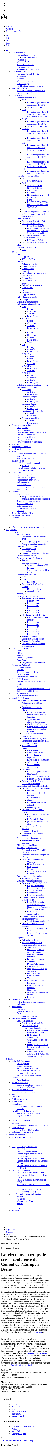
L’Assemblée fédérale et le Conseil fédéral (33, 898)
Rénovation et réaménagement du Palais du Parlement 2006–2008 (33, 689)
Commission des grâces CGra (34, 221)
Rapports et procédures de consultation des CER (38, 146)
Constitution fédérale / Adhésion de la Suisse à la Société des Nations (38, 1054)
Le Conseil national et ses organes (36, 788)
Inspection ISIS (28, 276)
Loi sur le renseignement (32, 285)
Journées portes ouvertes (27, 1073)
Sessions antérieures (25, 503)
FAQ (19, 1208)
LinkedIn (7, 1440)
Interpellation (32, 866)
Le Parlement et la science (27, 696)
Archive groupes (23, 534)
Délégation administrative (27, 297)
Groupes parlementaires (21, 425)
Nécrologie (21, 594)
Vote (29, 978)
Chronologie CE (29, 551)
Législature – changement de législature (28, 527)
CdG (24, 183)
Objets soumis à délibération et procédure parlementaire (29, 846)
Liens (29, 200)
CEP (24, 209)
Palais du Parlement (20, 679)
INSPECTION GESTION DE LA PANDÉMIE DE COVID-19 (38, 204)
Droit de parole (33, 973)
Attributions (32, 190)
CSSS (24, 119)
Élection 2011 (33, 608)
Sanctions (31, 961)
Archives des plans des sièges (34, 544)
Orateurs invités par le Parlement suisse (33, 1125)
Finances (25, 710)
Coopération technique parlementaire (27, 1194)
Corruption (31, 990)
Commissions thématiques (27, 98)
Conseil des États (19, 72)
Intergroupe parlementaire (27, 1016)
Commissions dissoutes (26, 575)
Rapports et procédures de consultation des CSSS (38, 122)
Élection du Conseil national (33, 598)
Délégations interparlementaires (24, 1146)
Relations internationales (16, 1135)
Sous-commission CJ (35, 233)
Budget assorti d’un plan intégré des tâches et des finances (37, 728)
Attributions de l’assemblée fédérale (31, 700)
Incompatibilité (33, 997)
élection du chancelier (31, 641)
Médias (15, 1078)
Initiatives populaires (35, 895)
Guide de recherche (20, 1099)
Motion (30, 869)
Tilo (18, 686)
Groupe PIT (27, 299)
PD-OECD (21, 1168)
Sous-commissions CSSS (37, 126)
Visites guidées (23, 1063)
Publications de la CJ (35, 226)
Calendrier (31, 311)
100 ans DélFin (28, 259)
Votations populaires (20, 1082)
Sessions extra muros (30, 563)
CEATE (25, 128)
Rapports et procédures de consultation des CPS (38, 163)
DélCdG (20, 261)
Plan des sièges (23, 67)
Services (9, 1059)
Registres (15, 1211)
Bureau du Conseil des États (28, 74)
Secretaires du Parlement (27, 677)
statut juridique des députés (33, 980)
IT (7, 40)
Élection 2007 (33, 605)
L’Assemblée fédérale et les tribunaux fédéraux (33, 917)
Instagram (32, 1440)
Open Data (21, 660)
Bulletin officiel (18, 461)
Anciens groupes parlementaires (35, 541)
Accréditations (23, 1080)
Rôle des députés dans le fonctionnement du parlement (34, 943)
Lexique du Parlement (21, 999)
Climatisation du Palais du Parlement (32, 681)
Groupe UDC (22, 427)
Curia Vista (16, 473)
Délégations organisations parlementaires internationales (29, 303)
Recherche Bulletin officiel (23, 513)
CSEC (24, 152)
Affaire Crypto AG (30, 264)
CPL (24, 249)
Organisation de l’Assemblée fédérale (32, 786)
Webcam (20, 1108)
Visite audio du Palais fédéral (29, 1075)
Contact (9, 29)
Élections (15, 518)
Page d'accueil (12, 1229)
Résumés (20, 511)
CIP (23, 169)
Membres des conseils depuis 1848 (31, 91)
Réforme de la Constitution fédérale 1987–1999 (38, 1031)
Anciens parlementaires (26, 556)
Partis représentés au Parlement (29, 442)
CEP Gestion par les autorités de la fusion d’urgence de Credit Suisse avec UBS (35, 214)
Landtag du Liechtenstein (32, 411)
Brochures (21, 1009)
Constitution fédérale (35, 753)
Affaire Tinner (28, 268)
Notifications (17, 1101)
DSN (24, 579)
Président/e (21, 60)
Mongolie (21, 1199)
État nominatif (28, 560)
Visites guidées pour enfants (28, 1071)
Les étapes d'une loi (30, 1025)
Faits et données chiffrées (22, 648)
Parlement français (29, 397)
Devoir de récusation (35, 959)
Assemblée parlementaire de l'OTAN (32, 1165)
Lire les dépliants (24, 484)
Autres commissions (25, 219)
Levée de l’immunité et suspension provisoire (36, 903)
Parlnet (9, 26)
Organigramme (23, 674)
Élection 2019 (33, 613)
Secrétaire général (24, 667)
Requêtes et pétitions (35, 885)
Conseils (20, 651)
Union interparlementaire (27, 1151)
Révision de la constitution (38, 760)
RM (8, 43)
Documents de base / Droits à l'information (38, 196)
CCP (24, 577)
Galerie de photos (19, 1411)
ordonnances (32, 762)
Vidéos (30, 342)
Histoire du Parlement (20, 693)
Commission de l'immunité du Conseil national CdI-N (34, 236)
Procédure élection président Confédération (33, 644)
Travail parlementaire (15, 449)
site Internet (37, 1332)
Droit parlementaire (25, 1021)
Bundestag (26, 390)
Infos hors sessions (24, 1066)
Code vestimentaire (35, 966)
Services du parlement (31, 878)
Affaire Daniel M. (29, 266)
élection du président (30, 636)
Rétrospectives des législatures (29, 558)
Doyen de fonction (35, 791)
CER (24, 143)
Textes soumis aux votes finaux (29, 501)
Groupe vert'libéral (24, 439)
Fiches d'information (25, 1011)
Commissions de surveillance (29, 176)
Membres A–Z (23, 62)
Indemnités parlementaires (32, 940)
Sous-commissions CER (37, 150)
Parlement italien (29, 404)
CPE (24, 100)
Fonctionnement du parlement (29, 838)
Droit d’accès (27, 287)
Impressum (16, 1414)
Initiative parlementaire (36, 871)
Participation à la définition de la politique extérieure (35, 742)
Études (19, 1014)
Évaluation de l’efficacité (32, 707)
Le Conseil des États (35, 819)
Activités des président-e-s (22, 1137)
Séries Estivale (18, 1127)
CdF (24, 178)
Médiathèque (17, 1104)
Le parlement (11, 530)
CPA (19, 245)
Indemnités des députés (21, 446)
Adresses (15, 444)
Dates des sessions (24, 506)
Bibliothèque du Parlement (22, 1090)
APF (24, 306)
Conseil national (18, 53)
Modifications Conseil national (29, 69)
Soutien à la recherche (26, 1092)
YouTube (23, 1440)
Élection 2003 (33, 603)
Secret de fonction (34, 947)
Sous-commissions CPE (37, 107)
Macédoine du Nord (25, 1201)
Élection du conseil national (38, 888)
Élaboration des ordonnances (33, 765)
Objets (19, 653)
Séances (20, 655)
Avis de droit (27, 278)
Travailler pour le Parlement (28, 672)
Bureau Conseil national (27, 55)
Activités (31, 314)
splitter (19, 684)
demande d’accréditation (37, 1353)
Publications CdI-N (35, 240)
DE (7, 36)
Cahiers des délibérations (27, 1087)
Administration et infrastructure (29, 876)
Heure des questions (35, 864)
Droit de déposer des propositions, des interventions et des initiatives (35, 953)
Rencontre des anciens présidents (35, 553)
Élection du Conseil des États (34, 615)
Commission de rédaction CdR (34, 242)
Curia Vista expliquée (26, 477)
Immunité (31, 983)
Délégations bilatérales (21, 1170)
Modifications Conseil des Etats (30, 86)
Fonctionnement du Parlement (24, 1018)
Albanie (20, 1196)
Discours (15, 1123)
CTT (24, 136)
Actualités (16, 1407)
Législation (26, 748)
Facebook (15, 1440)
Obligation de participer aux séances (37, 969)
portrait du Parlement (20, 698)
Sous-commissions (29, 57)
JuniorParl (16, 1431)
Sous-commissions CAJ (37, 117)
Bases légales (32, 316)
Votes (14, 451)
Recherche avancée (25, 93)
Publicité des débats (35, 890)
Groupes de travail (34, 188)
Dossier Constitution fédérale (34, 1028)
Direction (20, 670)
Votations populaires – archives (29, 1085)
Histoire (25, 465)
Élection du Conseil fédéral (33, 639)
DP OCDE (26, 366)
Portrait (30, 309)
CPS (24, 159)
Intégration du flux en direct (33, 662)
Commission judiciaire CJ (32, 223)
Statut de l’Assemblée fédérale (29, 881)
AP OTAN (26, 354)
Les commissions (34, 798)
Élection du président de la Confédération (38, 773)
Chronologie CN (29, 548)
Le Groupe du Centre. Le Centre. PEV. (33, 432)
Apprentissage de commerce (28, 1113)
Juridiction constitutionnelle (38, 921)
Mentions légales (18, 1416)
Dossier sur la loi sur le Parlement (36, 1023)
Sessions (15, 492)
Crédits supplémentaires (37, 724)
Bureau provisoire (34, 807)
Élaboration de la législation (34, 756)
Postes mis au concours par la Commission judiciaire (38, 229)
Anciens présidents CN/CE (28, 546)
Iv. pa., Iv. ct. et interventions (34, 859)
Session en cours (23, 494)
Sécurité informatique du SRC (34, 273)
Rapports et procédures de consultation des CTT (38, 139)
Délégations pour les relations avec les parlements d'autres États (32, 386)
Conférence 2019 (29, 280)
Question (31, 862)
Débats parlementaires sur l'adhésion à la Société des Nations (38, 1046)
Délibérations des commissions (34, 1036)
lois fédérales (32, 750)
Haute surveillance (29, 745)
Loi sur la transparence (21, 1120)
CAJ (24, 109)
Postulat (30, 874)
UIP (23, 344)
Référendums (32, 893)
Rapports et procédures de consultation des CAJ (38, 113)
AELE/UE (26, 318)
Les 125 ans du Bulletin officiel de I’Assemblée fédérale (31, 469)
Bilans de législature (25, 658)
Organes (9, 50)
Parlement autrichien (30, 418)
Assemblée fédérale (20, 88)
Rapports (31, 193)
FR (7, 38)
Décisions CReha (34, 589)
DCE (24, 330)
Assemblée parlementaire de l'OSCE (32, 1158)
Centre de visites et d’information (25, 1130)
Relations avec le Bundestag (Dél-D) (32, 1173)
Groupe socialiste (24, 430)
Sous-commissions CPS (37, 166)
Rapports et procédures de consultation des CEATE (38, 132)
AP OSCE (26, 373)
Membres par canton (25, 64)
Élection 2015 (33, 610)
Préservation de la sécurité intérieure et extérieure (32, 782)
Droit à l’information (35, 964)
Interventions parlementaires (33, 913)
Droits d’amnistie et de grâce (34, 738)
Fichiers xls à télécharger (27, 458)
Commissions (17, 95)
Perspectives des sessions (27, 508)
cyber (24, 290)
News (14, 1094)
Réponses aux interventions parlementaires (28, 481)
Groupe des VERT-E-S (26, 437)
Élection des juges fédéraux (38, 779)
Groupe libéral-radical (26, 435)
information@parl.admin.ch (20, 1365)
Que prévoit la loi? (34, 591)
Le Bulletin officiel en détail (28, 463)
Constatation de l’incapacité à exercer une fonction (38, 908)
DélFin (19, 254)
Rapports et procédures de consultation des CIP (38, 172)
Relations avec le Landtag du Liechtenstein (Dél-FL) (29, 1190)
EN (7, 45)
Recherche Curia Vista (21, 515)
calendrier (31, 363)
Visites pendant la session (27, 1068)
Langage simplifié (13, 31)
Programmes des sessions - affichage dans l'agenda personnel (36, 497)
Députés (20, 938)
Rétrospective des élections (28, 596)
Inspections (26, 292)
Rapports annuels (29, 295)
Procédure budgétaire (36, 712)
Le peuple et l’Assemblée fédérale (36, 883)
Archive (15, 532)
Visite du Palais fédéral (21, 1061)
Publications (17, 1006)
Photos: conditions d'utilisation (29, 1106)
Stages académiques (25, 1116)
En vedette (16, 1097)
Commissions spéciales (26, 247)
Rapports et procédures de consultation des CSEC (38, 156)
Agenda (15, 1409)
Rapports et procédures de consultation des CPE (38, 103)
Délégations (16, 252)
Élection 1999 (33, 601)
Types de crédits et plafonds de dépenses (36, 720)
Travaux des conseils (30, 840)
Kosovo (20, 1203)
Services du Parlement (21, 665)
